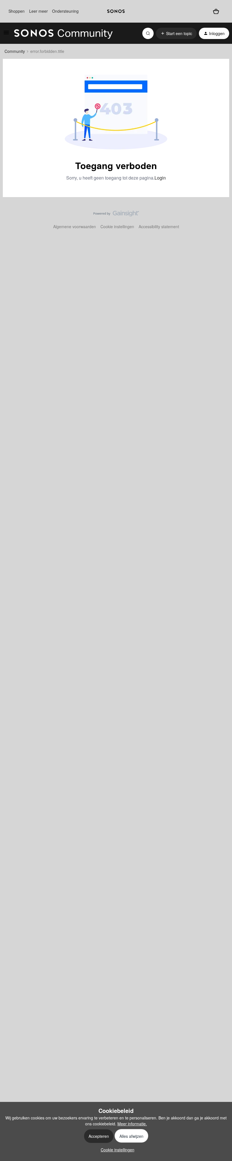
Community (15, 51)
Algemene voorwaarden (74, 226)
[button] (6, 34)
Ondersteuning (65, 11)
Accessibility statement (159, 226)
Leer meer (38, 11)
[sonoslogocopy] (116, 11)
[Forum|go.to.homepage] (63, 33)
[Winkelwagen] (216, 11)
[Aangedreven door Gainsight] (116, 215)
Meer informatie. (132, 1124)
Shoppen (16, 11)
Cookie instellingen (117, 226)
